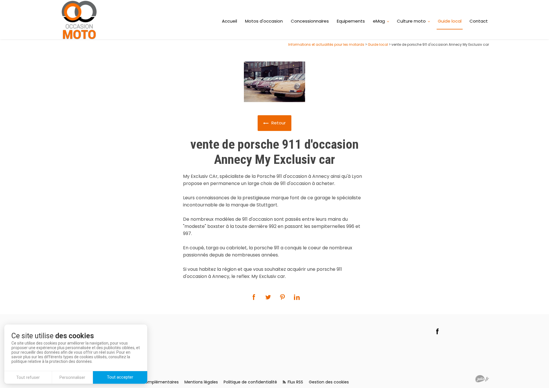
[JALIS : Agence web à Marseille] (482, 378)
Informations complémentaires (147, 382)
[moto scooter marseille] (79, 19)
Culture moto (411, 21)
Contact (479, 21)
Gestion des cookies (329, 382)
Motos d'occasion (264, 21)
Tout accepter (120, 377)
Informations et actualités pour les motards (326, 44)
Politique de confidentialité (250, 382)
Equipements (351, 21)
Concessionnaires (310, 21)
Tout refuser (28, 377)
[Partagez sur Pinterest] (282, 297)
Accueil (229, 21)
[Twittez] (268, 297)
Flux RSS (295, 382)
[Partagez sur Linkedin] (297, 297)
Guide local (450, 21)
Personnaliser (72, 377)
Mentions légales (201, 382)
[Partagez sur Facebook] (254, 297)
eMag (379, 21)
